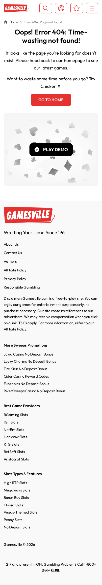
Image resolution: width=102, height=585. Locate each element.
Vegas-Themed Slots (20, 512)
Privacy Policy (15, 278)
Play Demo (55, 149)
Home (14, 22)
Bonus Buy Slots (16, 497)
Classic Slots (13, 505)
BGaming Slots (16, 414)
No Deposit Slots (17, 527)
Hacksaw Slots (15, 436)
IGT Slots (11, 422)
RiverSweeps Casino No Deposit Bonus (34, 391)
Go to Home (51, 99)
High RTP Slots (15, 482)
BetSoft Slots (14, 451)
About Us (11, 244)
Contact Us (13, 252)
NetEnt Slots (14, 429)
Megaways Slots (17, 490)
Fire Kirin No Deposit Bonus (25, 368)
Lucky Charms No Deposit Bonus (30, 361)
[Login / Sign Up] (61, 8)
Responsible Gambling (22, 287)
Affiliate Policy (15, 270)
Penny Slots (13, 519)
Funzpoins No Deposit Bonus (26, 383)
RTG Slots (11, 444)
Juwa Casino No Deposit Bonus (28, 354)
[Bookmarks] (76, 8)
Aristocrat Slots (16, 459)
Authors (10, 261)
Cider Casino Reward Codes (26, 376)
